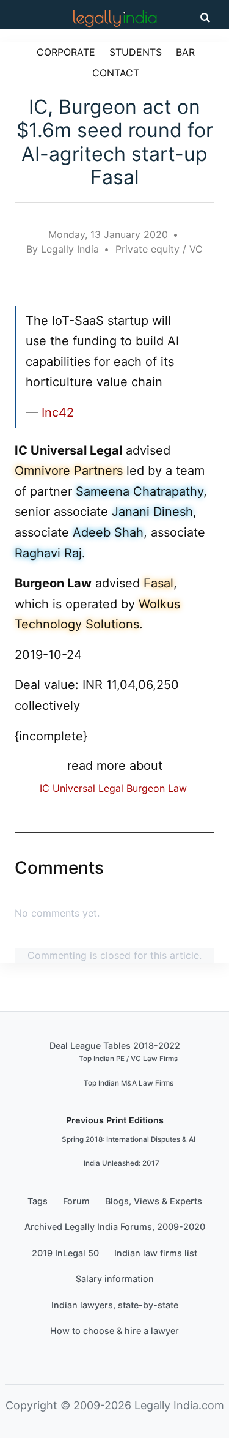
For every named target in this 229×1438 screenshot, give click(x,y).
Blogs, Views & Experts (153, 1201)
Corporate (66, 52)
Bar (185, 52)
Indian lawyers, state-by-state (114, 1305)
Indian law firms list (155, 1253)
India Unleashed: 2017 (121, 1163)
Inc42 (58, 412)
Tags (37, 1201)
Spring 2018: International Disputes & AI (128, 1139)
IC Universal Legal (81, 788)
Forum (76, 1201)
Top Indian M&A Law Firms (128, 1083)
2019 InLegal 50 (65, 1253)
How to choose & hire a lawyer (114, 1330)
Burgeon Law (156, 788)
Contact (115, 73)
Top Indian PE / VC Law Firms (128, 1058)
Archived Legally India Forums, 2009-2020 (114, 1226)
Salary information (115, 1278)
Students (135, 52)
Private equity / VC (159, 249)
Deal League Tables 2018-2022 (114, 1045)
